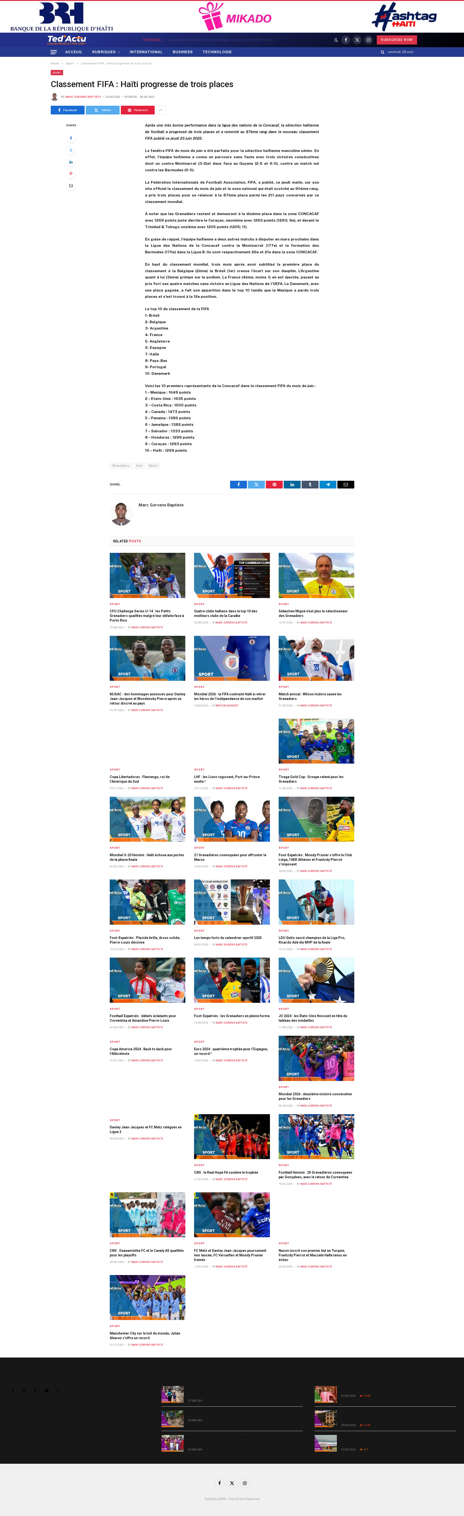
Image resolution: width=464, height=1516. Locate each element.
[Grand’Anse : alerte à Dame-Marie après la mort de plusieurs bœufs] (172, 1419)
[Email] (70, 185)
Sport (57, 72)
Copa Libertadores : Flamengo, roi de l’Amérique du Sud (140, 779)
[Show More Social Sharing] (161, 110)
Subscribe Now (397, 40)
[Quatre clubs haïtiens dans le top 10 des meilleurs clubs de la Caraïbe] (232, 575)
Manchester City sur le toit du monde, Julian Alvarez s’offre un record (145, 1335)
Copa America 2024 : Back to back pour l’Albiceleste (141, 1051)
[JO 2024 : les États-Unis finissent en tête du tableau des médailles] (317, 980)
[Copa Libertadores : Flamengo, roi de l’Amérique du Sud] (148, 741)
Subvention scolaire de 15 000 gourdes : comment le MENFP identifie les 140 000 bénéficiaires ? (243, 1391)
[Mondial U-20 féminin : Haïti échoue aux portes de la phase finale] (148, 819)
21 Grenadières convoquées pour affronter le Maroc (230, 857)
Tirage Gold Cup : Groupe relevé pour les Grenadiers (311, 779)
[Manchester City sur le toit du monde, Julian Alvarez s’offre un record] (148, 1297)
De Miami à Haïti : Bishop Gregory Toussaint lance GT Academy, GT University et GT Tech (394, 1415)
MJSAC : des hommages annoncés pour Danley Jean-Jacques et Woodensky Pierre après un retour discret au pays (147, 698)
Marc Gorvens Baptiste (83, 96)
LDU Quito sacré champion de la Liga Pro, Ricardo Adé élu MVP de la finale (312, 940)
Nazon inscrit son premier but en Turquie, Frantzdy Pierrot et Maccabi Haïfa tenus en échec (313, 1255)
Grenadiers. (121, 465)
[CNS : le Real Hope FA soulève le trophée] (232, 1136)
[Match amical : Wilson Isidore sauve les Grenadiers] (317, 658)
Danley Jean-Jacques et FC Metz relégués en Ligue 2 (146, 1129)
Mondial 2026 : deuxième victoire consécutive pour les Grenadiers (315, 1096)
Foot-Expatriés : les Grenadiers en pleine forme (232, 1016)
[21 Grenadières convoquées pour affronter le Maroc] (232, 819)
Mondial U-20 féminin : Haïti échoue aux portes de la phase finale (147, 857)
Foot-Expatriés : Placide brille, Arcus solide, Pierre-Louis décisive (145, 940)
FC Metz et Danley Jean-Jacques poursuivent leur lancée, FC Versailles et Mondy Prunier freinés (230, 1255)
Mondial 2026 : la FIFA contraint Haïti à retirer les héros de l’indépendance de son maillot (230, 696)
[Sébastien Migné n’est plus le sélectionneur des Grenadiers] (317, 575)
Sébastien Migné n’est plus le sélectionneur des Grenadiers (313, 613)
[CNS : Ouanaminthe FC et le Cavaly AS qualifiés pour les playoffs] (148, 1215)
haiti (139, 465)
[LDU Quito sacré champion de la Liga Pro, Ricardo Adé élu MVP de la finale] (317, 902)
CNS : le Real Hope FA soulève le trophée (226, 1172)
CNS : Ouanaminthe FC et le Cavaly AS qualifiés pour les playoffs (147, 1253)
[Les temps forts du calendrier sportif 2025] (232, 902)
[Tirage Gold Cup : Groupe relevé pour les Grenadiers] (317, 741)
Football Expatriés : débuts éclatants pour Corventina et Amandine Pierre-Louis (143, 1018)
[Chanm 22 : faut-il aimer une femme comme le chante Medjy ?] (326, 1394)
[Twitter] (70, 150)
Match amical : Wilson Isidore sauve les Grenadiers (310, 696)
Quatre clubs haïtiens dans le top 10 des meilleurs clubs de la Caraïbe (225, 613)
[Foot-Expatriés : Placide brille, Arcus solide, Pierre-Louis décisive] (148, 902)
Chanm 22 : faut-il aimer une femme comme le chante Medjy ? (390, 1389)
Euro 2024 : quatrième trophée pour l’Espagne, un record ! (231, 1051)
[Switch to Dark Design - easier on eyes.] (336, 40)
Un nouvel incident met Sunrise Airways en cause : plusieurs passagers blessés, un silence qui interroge (397, 1440)
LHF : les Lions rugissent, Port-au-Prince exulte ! (227, 779)
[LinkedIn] (70, 161)
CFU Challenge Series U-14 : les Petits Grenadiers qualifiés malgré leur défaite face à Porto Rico (147, 615)
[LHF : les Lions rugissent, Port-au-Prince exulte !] (232, 741)
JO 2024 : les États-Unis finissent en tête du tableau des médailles (313, 1018)
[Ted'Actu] (67, 40)
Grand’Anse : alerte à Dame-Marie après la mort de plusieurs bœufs (244, 40)
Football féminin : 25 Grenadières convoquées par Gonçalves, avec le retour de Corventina (315, 1175)
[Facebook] (70, 138)
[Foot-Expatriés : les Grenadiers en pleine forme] (232, 980)
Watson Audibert (227, 705)
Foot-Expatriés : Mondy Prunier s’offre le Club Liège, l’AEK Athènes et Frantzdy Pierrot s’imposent (315, 859)
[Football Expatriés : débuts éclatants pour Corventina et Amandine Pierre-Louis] (148, 980)
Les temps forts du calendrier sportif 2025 (228, 938)
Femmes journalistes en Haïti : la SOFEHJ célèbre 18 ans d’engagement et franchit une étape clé (244, 1440)
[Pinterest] (70, 173)
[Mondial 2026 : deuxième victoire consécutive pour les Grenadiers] (317, 1058)
